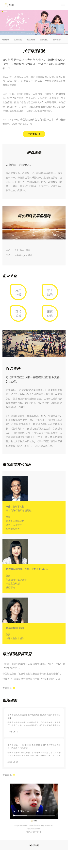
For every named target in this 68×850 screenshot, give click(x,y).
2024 (34, 234)
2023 (55, 234)
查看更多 (7, 688)
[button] (27, 33)
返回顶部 (34, 845)
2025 (13, 234)
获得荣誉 (57, 39)
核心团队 (44, 39)
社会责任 (31, 39)
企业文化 (18, 39)
